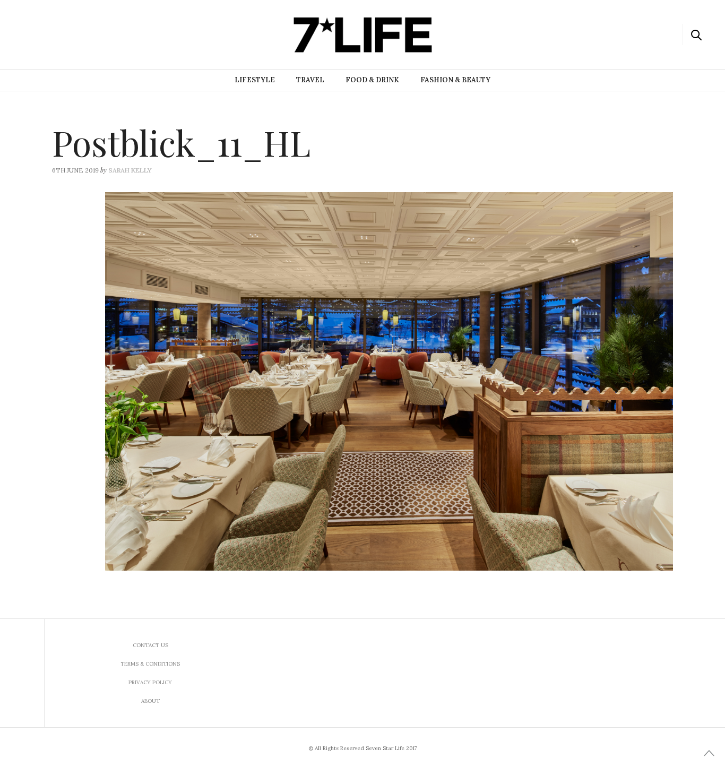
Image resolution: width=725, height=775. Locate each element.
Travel (310, 79)
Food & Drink (372, 79)
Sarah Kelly (130, 170)
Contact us (150, 645)
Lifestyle (255, 79)
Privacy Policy (150, 682)
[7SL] (61, 33)
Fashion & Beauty (455, 79)
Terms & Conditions (150, 663)
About (150, 701)
